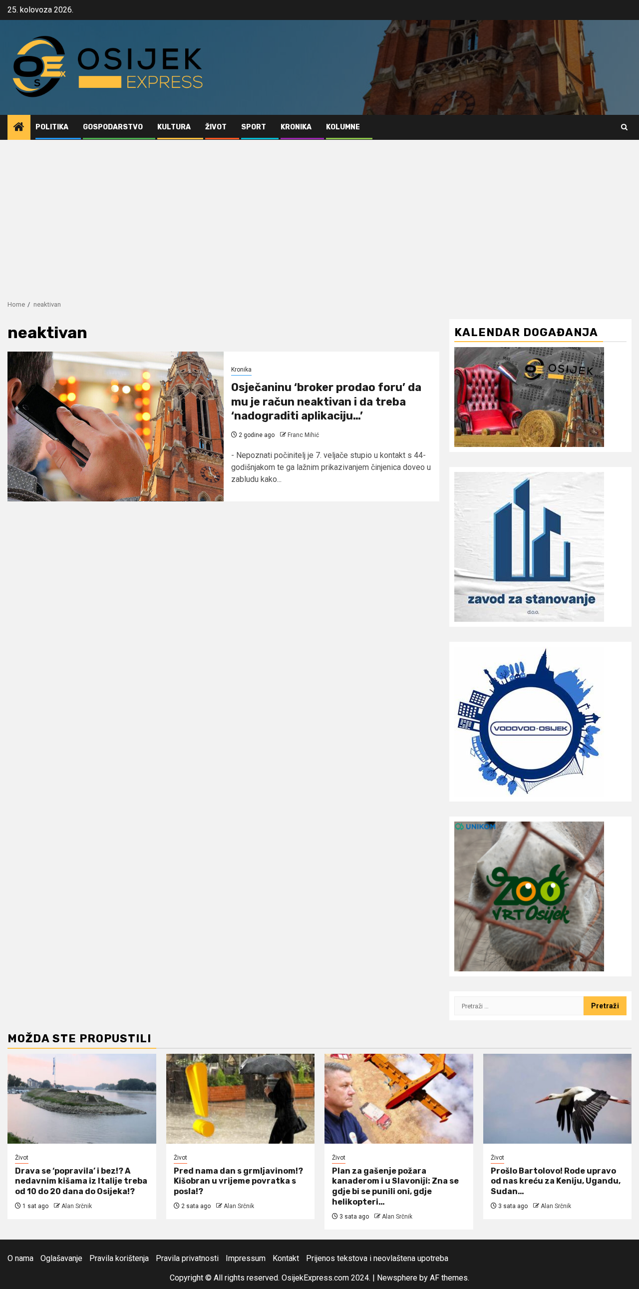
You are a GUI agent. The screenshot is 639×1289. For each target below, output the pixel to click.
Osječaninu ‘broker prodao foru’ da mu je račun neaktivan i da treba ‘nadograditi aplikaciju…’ (326, 402)
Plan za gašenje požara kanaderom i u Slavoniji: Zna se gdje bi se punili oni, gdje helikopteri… (395, 1186)
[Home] (18, 128)
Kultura (174, 127)
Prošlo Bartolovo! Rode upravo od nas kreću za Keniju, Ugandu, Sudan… (556, 1181)
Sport (253, 127)
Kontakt (286, 1258)
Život (216, 127)
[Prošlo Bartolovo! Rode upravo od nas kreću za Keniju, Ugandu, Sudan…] (557, 1099)
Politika (51, 127)
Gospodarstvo (113, 127)
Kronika (296, 127)
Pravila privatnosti (187, 1258)
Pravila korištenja (119, 1258)
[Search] (624, 127)
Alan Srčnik (76, 1206)
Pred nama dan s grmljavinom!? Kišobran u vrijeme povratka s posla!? (238, 1181)
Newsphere (397, 1278)
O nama (20, 1258)
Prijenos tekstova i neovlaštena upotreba (377, 1258)
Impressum (246, 1258)
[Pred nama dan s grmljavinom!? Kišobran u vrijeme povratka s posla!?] (240, 1099)
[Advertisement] (319, 215)
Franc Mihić (303, 434)
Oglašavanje (61, 1258)
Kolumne (343, 127)
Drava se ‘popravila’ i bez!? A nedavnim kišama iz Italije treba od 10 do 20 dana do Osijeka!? (81, 1181)
